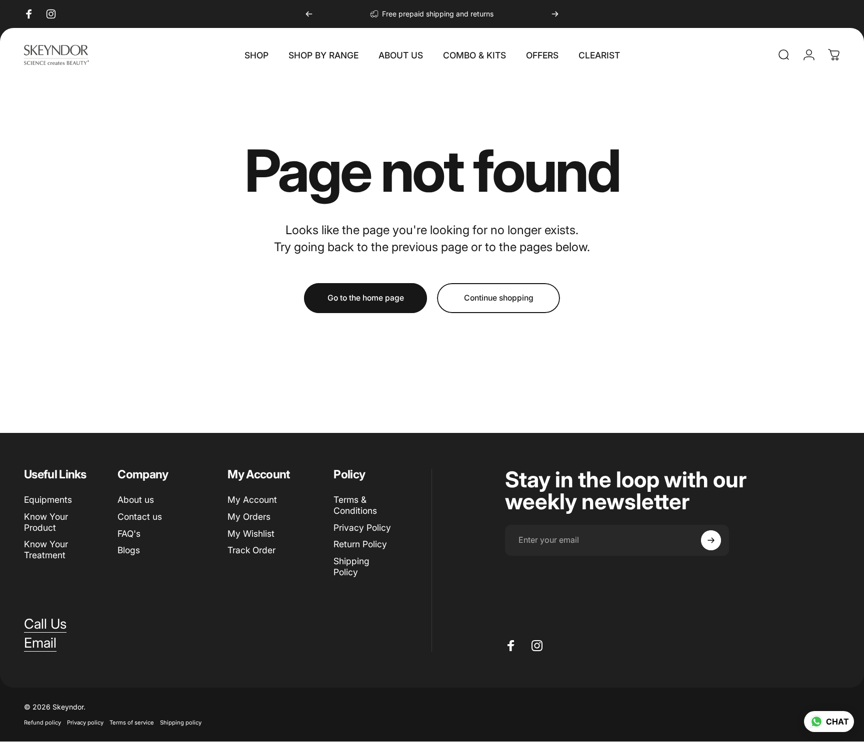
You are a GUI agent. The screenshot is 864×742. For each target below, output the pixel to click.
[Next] (555, 14)
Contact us (140, 516)
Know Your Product (46, 522)
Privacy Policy (362, 527)
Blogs (129, 550)
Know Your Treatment (46, 550)
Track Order (252, 550)
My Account (252, 499)
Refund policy (42, 723)
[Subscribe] (711, 540)
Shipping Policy (352, 566)
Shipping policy (181, 723)
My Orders (249, 516)
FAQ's (129, 533)
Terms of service (132, 723)
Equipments (48, 499)
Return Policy (360, 544)
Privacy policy (85, 723)
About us (136, 499)
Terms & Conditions (355, 505)
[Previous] (309, 14)
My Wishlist (251, 533)
